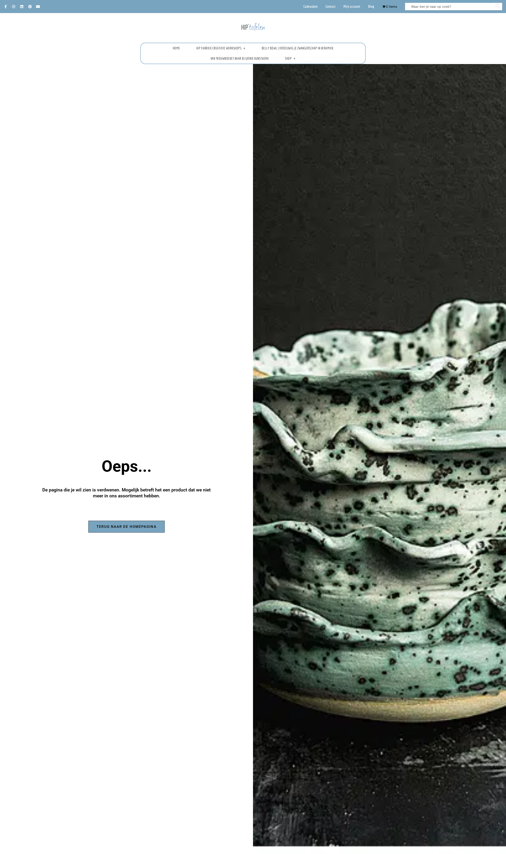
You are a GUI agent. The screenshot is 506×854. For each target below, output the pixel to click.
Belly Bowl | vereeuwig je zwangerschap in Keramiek (297, 48)
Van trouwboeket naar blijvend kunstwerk (240, 58)
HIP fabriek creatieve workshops (219, 48)
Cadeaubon (310, 6)
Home (176, 48)
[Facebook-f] (5, 6)
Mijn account (352, 6)
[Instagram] (13, 6)
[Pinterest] (29, 6)
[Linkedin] (21, 6)
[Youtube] (38, 6)
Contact (331, 6)
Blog (371, 6)
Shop (288, 58)
